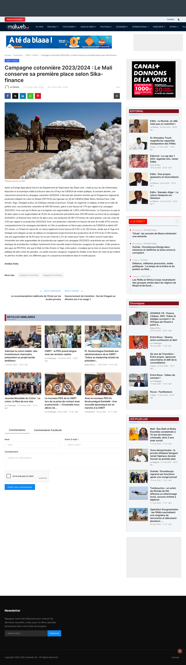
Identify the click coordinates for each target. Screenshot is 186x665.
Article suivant (72, 291)
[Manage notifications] (180, 651)
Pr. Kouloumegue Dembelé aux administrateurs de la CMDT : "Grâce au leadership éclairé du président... (102, 356)
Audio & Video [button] (87, 26)
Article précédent (52, 291)
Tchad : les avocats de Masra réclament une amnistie (154, 235)
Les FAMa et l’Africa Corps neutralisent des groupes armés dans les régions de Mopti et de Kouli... (154, 282)
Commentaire (11, 451)
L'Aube (153, 395)
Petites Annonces (14, 19)
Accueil (8, 55)
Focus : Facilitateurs (161, 391)
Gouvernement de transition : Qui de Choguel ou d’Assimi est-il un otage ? (90, 298)
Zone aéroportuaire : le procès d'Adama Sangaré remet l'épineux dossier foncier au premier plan (164, 454)
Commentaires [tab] (17, 430)
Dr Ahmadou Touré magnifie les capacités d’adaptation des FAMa (163, 140)
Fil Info (39, 26)
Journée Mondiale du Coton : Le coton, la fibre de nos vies (22, 400)
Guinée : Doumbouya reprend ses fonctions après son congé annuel (163, 474)
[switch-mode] (179, 19)
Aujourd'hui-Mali (90, 364)
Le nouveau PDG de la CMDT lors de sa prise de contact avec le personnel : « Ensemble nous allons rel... (62, 403)
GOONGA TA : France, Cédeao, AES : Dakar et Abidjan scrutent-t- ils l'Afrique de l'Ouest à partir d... (163, 319)
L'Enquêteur (90, 412)
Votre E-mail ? (71, 439)
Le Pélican (154, 127)
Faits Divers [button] (68, 26)
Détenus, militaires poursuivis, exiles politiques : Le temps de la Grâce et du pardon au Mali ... (153, 266)
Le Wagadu (154, 462)
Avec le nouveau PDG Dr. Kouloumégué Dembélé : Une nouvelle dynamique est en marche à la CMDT (101, 403)
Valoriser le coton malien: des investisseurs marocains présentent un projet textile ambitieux (21, 356)
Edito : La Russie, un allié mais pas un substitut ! (164, 122)
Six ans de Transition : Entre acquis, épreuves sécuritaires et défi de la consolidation (163, 358)
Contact (170, 19)
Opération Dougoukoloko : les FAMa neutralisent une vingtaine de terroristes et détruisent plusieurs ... (164, 515)
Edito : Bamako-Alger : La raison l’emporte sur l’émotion (164, 195)
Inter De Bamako (156, 165)
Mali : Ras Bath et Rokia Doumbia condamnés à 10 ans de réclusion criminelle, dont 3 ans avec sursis (163, 434)
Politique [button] (105, 26)
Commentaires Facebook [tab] (48, 430)
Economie (18, 55)
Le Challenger (50, 358)
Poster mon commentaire (20, 487)
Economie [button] (121, 26)
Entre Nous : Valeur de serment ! (162, 376)
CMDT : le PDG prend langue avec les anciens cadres (60, 353)
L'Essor (153, 147)
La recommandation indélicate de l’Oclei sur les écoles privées (36, 298)
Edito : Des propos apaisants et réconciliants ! (164, 177)
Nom (7, 439)
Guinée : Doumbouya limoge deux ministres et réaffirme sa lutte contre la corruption (153, 249)
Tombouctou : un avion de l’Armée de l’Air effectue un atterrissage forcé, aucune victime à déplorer (163, 494)
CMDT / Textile (31, 55)
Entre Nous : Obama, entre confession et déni (163, 338)
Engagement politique (29, 275)
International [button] (139, 26)
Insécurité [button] (158, 26)
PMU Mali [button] (52, 26)
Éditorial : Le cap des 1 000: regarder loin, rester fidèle (164, 158)
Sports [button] (173, 26)
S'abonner (54, 633)
